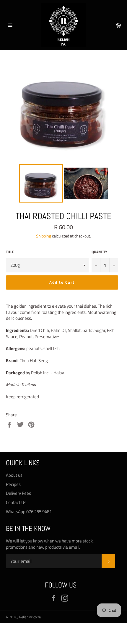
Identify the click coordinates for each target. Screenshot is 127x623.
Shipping (43, 236)
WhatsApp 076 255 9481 (29, 511)
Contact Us (16, 502)
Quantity (99, 252)
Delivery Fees (18, 493)
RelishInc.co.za (30, 617)
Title (10, 252)
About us (14, 475)
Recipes (13, 484)
